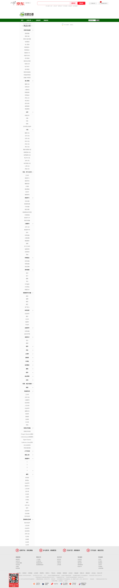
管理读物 (27, 263)
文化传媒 (27, 513)
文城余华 (70, 6)
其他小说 (27, 168)
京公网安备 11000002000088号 (24, 575)
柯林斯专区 (27, 391)
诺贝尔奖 (27, 103)
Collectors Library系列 (27, 442)
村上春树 (48, 6)
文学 (27, 112)
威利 (27, 474)
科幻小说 (27, 141)
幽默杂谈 (27, 183)
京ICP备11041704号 (37, 575)
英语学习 (27, 178)
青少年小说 (27, 157)
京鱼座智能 (100, 568)
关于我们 (19, 573)
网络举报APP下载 (73, 584)
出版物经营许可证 (60, 577)
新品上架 (27, 454)
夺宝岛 (99, 559)
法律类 (27, 419)
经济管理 (27, 402)
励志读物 (27, 266)
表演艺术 (27, 337)
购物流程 (18, 559)
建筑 (27, 368)
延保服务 (100, 562)
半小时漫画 (65, 6)
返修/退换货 (80, 564)
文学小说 (27, 138)
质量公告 (82, 573)
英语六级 (27, 36)
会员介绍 (18, 561)
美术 (27, 273)
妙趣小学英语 (27, 77)
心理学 (27, 353)
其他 (27, 254)
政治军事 (27, 376)
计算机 (27, 361)
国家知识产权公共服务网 (82, 584)
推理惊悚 (27, 106)
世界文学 (27, 87)
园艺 (27, 304)
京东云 (66, 580)
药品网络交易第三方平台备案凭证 (80, 575)
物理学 (27, 322)
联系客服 (18, 568)
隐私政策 (88, 573)
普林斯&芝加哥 (27, 519)
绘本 (27, 232)
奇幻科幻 (27, 100)
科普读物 (27, 235)
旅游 (27, 387)
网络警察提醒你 (46, 584)
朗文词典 (27, 209)
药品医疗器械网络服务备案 (54, 575)
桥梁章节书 (27, 229)
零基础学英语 (27, 74)
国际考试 (27, 180)
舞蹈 (27, 343)
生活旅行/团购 (19, 562)
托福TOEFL (27, 55)
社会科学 (27, 408)
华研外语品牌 (27, 30)
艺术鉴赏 (27, 284)
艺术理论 (27, 287)
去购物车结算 (104, 3)
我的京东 (93, 3)
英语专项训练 (27, 72)
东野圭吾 (60, 6)
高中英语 (27, 58)
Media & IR (99, 573)
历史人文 (27, 98)
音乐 (27, 340)
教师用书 (27, 194)
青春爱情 (27, 109)
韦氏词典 (27, 201)
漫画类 (27, 357)
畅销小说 (27, 84)
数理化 (27, 480)
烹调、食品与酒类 (27, 383)
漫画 (27, 243)
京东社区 (70, 573)
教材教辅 (27, 189)
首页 (22, 20)
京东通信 (100, 566)
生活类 (27, 494)
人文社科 (27, 405)
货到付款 (59, 559)
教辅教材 (27, 240)
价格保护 (80, 561)
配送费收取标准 (39, 564)
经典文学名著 (27, 431)
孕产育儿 (27, 307)
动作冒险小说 (27, 163)
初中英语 (27, 69)
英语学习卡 (27, 217)
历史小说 (27, 144)
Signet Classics (27, 439)
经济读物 (27, 261)
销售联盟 (65, 573)
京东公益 (93, 573)
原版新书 (27, 458)
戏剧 (27, 123)
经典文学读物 (27, 428)
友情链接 (59, 573)
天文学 (27, 319)
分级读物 (27, 238)
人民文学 (55, 6)
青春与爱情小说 (27, 149)
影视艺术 (27, 289)
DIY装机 (100, 561)
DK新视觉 (27, 215)
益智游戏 (27, 249)
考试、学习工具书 (27, 172)
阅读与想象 (27, 220)
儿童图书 (27, 223)
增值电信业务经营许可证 (101, 579)
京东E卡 (100, 564)
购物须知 (46, 20)
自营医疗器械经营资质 (66, 575)
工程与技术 (27, 516)
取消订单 (80, 566)
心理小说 (27, 166)
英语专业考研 (27, 61)
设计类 (27, 491)
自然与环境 (27, 334)
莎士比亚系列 (27, 445)
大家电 (17, 566)
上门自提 (38, 559)
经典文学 (27, 115)
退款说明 (80, 562)
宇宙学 (27, 324)
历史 (27, 350)
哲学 (27, 346)
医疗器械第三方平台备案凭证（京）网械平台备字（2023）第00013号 (72, 579)
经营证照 (53, 579)
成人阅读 (27, 80)
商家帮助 (42, 573)
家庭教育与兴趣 (27, 292)
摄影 (27, 278)
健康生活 (27, 411)
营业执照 (92, 579)
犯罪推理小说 (27, 155)
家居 (27, 296)
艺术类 (27, 422)
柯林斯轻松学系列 (27, 212)
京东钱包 (60, 580)
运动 (27, 380)
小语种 (27, 186)
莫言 (51, 6)
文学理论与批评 (27, 126)
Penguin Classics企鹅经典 (27, 434)
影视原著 (27, 92)
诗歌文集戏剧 (27, 448)
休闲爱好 (27, 365)
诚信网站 (55, 584)
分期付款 (59, 562)
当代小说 (27, 135)
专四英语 (27, 41)
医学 (27, 372)
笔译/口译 (27, 63)
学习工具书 (27, 246)
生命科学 (27, 313)
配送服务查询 (39, 562)
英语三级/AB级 (27, 39)
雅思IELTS (27, 52)
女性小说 (27, 160)
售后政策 (80, 559)
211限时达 (38, 561)
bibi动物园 (75, 6)
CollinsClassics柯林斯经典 (27, 437)
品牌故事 (38, 20)
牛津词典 (27, 206)
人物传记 (27, 89)
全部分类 (29, 20)
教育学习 (27, 486)
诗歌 (27, 121)
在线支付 (59, 561)
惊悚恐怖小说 (27, 152)
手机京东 (53, 573)
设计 (27, 275)
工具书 (27, 175)
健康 (27, 299)
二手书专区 (27, 451)
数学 (27, 316)
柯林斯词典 (27, 204)
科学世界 (27, 310)
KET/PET (27, 66)
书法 (27, 281)
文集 (27, 118)
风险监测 (76, 573)
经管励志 (27, 95)
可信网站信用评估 (37, 584)
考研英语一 (27, 47)
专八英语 (27, 44)
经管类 (27, 477)
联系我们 (24, 573)
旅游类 (27, 413)
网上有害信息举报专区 (64, 584)
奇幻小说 (27, 146)
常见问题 (18, 564)
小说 (27, 129)
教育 (27, 301)
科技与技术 (27, 522)
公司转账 (59, 564)
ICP (45, 575)
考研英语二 (27, 50)
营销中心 (47, 573)
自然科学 (27, 327)
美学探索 (27, 269)
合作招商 (36, 573)
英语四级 (27, 33)
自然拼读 (27, 251)
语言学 (27, 192)
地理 (27, 502)
